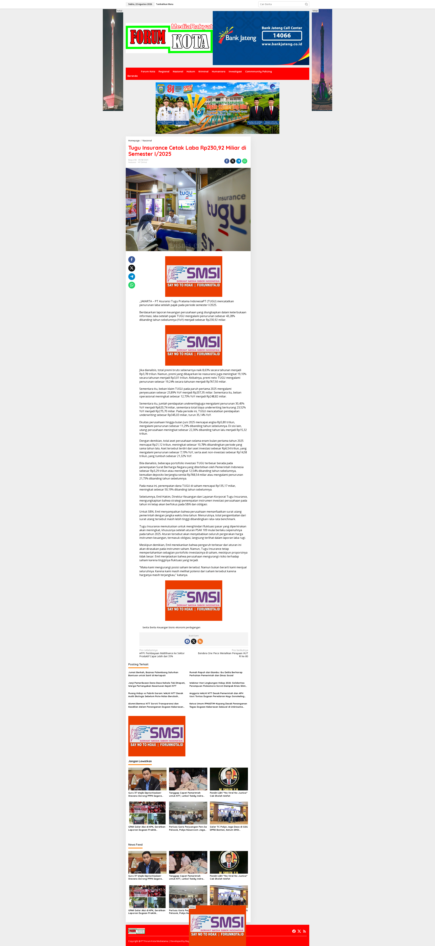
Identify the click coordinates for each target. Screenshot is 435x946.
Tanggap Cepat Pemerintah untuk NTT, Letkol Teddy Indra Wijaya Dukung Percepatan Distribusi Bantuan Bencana (186, 794)
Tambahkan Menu (164, 4)
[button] (306, 4)
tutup (119, 10)
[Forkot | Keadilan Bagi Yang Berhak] (169, 37)
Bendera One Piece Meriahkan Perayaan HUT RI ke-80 (223, 653)
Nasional (132, 162)
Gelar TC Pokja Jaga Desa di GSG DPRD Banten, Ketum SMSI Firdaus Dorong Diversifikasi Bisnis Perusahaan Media (229, 828)
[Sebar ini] (226, 161)
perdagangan (193, 627)
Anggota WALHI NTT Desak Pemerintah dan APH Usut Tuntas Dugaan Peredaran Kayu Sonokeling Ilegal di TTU (216, 695)
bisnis (172, 627)
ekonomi (180, 627)
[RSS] (200, 641)
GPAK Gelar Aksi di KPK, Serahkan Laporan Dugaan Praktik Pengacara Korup (146, 828)
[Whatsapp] (244, 161)
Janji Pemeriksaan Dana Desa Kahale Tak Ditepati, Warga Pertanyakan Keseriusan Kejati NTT (156, 684)
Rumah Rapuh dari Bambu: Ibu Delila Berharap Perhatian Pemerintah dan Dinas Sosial (215, 674)
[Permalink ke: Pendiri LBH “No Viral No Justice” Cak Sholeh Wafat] (229, 778)
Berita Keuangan (159, 627)
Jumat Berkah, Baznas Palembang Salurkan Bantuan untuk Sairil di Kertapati (153, 674)
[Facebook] (187, 641)
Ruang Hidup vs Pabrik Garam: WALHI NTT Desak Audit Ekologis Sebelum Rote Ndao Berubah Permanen (155, 695)
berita (146, 627)
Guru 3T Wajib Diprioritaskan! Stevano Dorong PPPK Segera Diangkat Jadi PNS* (145, 794)
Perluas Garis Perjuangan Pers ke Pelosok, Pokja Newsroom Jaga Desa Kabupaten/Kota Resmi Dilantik (188, 828)
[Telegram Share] (238, 161)
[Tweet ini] (232, 161)
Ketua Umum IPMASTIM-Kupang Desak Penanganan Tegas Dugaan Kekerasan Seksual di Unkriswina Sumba (218, 705)
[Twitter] (193, 641)
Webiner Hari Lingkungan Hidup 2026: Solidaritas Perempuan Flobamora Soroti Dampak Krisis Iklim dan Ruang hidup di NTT (217, 684)
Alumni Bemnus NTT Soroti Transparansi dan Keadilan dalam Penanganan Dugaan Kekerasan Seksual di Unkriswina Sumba (155, 705)
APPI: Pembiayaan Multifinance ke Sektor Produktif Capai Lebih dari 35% (162, 653)
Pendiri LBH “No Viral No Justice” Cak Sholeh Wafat (228, 794)
